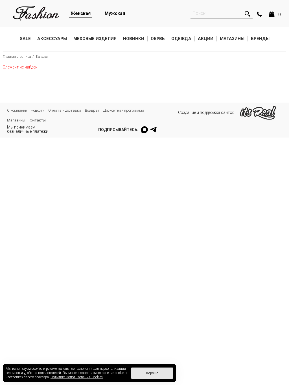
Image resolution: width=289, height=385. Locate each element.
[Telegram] (153, 129)
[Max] (144, 129)
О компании (17, 110)
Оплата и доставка (64, 110)
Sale (25, 38)
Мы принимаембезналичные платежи (27, 129)
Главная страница (17, 57)
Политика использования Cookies (77, 377)
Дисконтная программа (123, 110)
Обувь (158, 38)
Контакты (37, 120)
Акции (205, 38)
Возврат (92, 110)
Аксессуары (52, 38)
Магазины (232, 38)
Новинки (133, 38)
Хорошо (152, 373)
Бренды (260, 38)
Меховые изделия (95, 38)
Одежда (181, 38)
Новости (38, 110)
